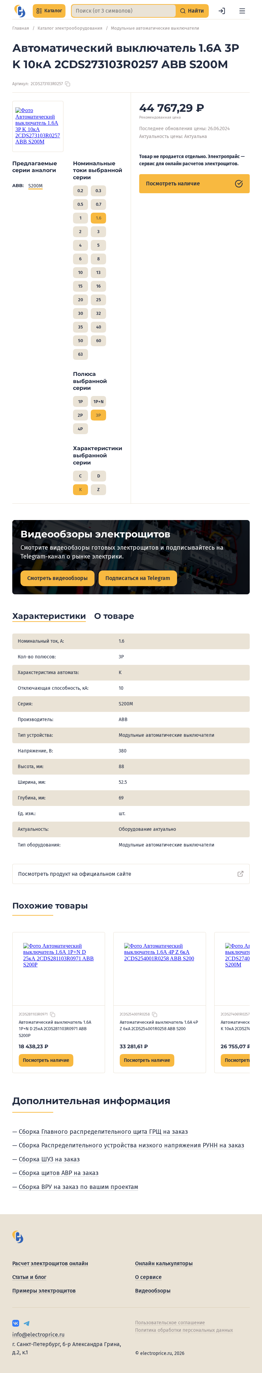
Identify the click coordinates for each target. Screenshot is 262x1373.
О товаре (114, 616)
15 (80, 286)
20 (80, 299)
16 (98, 286)
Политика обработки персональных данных (184, 1330)
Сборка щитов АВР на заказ (59, 1173)
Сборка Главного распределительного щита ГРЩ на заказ (103, 1131)
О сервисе (148, 1277)
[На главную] (19, 11)
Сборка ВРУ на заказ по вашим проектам (78, 1187)
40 (98, 327)
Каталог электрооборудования (70, 28)
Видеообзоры (153, 1290)
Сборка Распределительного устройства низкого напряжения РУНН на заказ (131, 1145)
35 (80, 327)
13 (98, 272)
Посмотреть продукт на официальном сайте (74, 874)
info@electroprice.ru (38, 1334)
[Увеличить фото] (38, 126)
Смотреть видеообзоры (57, 578)
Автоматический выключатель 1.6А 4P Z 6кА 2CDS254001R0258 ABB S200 (159, 1026)
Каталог (53, 11)
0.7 (98, 204)
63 (80, 354)
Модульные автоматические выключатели (155, 28)
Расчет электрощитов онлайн (50, 1263)
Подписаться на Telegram (137, 578)
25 (98, 299)
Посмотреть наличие (173, 183)
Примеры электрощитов (44, 1290)
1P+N (98, 401)
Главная (20, 28)
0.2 (80, 190)
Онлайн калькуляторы (164, 1263)
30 (80, 313)
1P (80, 401)
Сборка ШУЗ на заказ (49, 1159)
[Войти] (221, 10)
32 (98, 313)
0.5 (80, 204)
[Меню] (242, 10)
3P (98, 415)
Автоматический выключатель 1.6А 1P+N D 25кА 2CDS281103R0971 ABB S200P (55, 1029)
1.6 (98, 217)
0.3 (98, 190)
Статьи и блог (29, 1277)
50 (80, 340)
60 (98, 340)
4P (80, 428)
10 (80, 272)
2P (80, 415)
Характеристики (49, 616)
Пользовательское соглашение (170, 1323)
